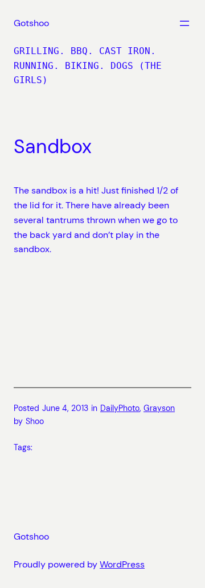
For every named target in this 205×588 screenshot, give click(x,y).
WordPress (122, 564)
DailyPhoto (120, 408)
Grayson (159, 408)
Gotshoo (31, 23)
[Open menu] (184, 23)
